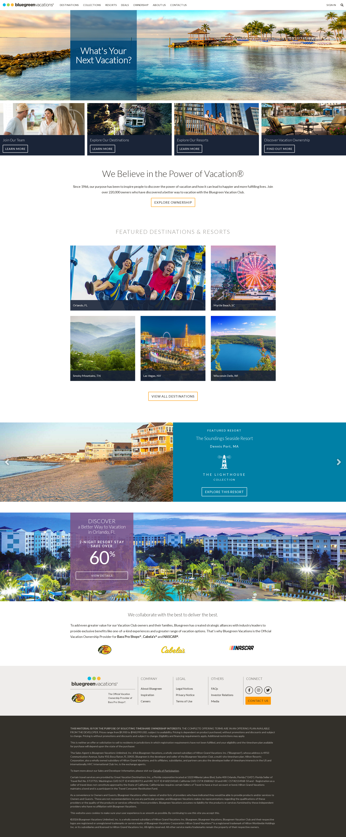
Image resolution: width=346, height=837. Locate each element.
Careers (145, 701)
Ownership (140, 4)
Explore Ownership (173, 202)
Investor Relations (222, 695)
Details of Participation (166, 770)
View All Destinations (173, 396)
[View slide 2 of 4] (339, 462)
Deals (125, 4)
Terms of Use (184, 701)
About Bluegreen (151, 688)
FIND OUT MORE (279, 148)
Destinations (69, 4)
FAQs (214, 688)
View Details (102, 575)
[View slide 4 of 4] (7, 462)
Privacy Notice (185, 695)
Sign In (331, 4)
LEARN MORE (15, 148)
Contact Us (178, 4)
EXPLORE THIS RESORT (224, 492)
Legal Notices (184, 688)
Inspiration (147, 695)
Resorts (111, 4)
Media (215, 701)
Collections (92, 4)
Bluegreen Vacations (29, 5)
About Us (159, 4)
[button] (342, 5)
